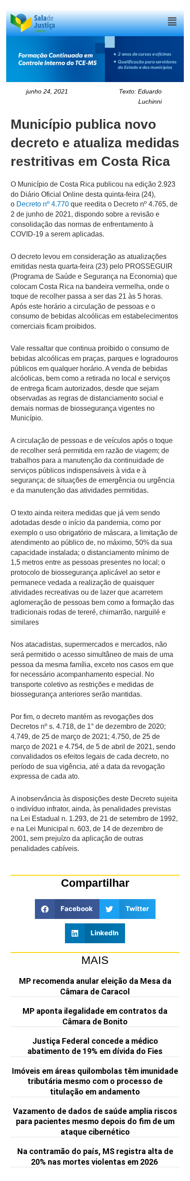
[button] (171, 22)
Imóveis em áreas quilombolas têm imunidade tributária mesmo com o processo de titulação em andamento (95, 1081)
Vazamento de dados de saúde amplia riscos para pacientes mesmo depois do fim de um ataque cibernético (95, 1121)
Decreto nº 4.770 (42, 204)
